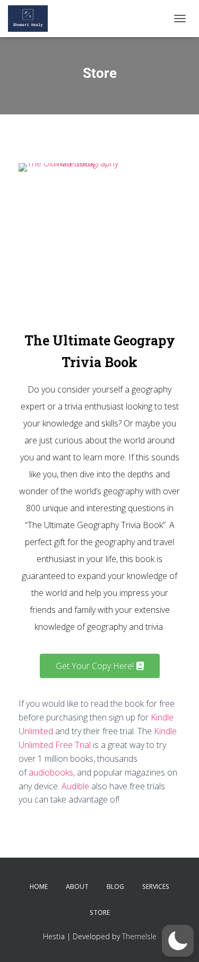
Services (155, 886)
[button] (178, 941)
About (77, 886)
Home (39, 886)
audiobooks (51, 772)
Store (100, 912)
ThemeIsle (139, 936)
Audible (75, 786)
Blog (115, 886)
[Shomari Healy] (32, 18)
